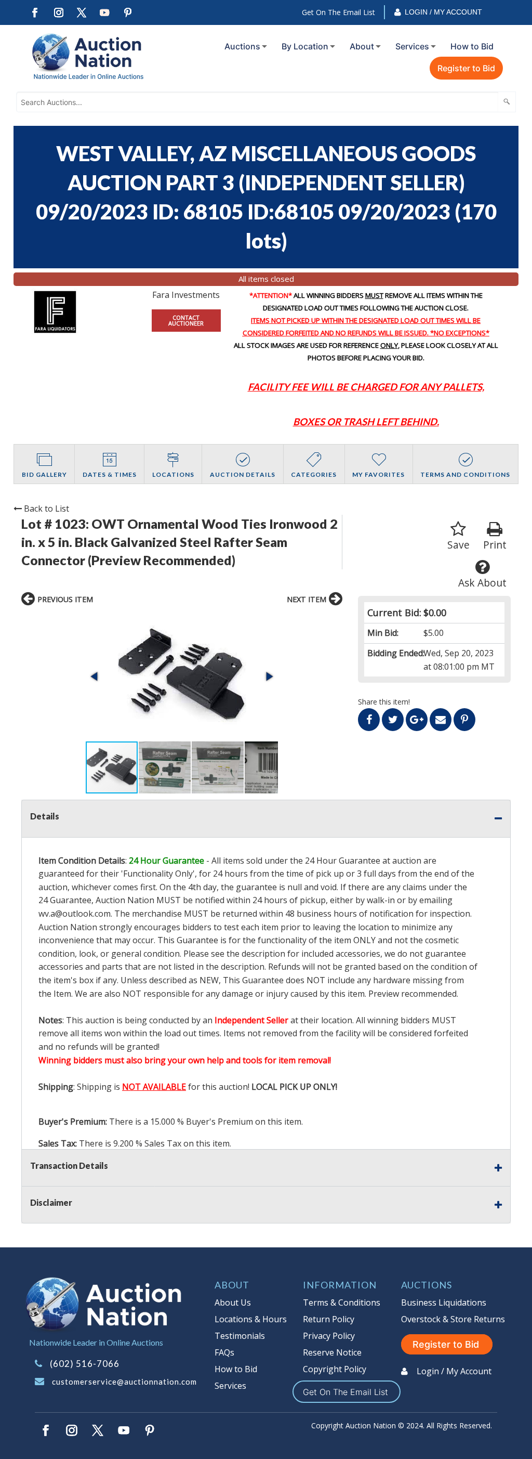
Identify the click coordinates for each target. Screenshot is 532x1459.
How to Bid (472, 46)
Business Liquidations (443, 1302)
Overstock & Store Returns (453, 1319)
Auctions (242, 46)
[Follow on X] (81, 13)
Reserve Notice (332, 1352)
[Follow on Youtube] (105, 13)
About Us (233, 1302)
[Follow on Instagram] (58, 13)
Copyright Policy (334, 1369)
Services (412, 46)
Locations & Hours (251, 1319)
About (362, 46)
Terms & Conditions (341, 1302)
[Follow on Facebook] (35, 13)
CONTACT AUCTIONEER (186, 320)
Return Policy (328, 1319)
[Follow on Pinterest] (128, 13)
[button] (182, 676)
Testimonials (240, 1335)
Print (495, 545)
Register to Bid (466, 68)
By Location (305, 46)
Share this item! (384, 702)
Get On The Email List (338, 12)
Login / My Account (443, 12)
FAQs (224, 1352)
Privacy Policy (329, 1335)
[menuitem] (243, 46)
